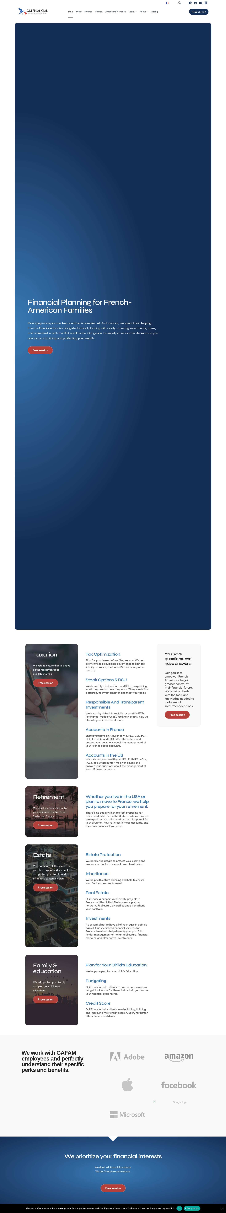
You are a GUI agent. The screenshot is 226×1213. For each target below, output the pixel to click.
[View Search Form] (179, 3)
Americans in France (115, 11)
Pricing (154, 11)
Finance (88, 11)
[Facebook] (190, 2)
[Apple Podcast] (205, 2)
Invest (78, 11)
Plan (70, 11)
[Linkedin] (195, 2)
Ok (179, 1208)
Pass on (99, 11)
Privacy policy (192, 1208)
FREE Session (199, 11)
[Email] (200, 2)
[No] (222, 1208)
